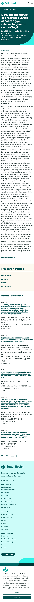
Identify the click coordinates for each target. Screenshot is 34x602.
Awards (3, 520)
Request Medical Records (8, 504)
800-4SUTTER (7, 480)
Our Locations (5, 495)
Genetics (4, 283)
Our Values (4, 529)
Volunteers (4, 548)
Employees (4, 536)
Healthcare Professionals (8, 539)
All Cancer (4, 279)
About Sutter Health (7, 514)
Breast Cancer (6, 276)
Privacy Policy (8, 589)
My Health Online (6, 498)
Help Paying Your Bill (7, 507)
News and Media (7, 542)
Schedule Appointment (8, 490)
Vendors (3, 545)
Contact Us (5, 484)
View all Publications (8, 456)
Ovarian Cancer (6, 286)
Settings (17, 592)
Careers (3, 523)
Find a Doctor (5, 493)
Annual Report (6, 517)
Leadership (4, 526)
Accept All (17, 597)
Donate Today (8, 554)
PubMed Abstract (7, 258)
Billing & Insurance (6, 501)
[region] (17, 584)
